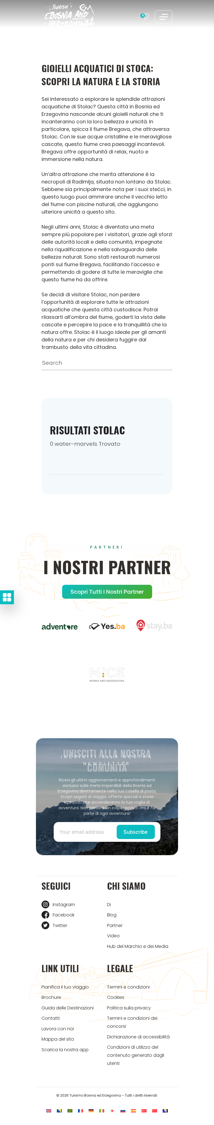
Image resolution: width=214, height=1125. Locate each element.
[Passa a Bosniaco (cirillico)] (165, 1110)
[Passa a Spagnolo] (133, 1110)
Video (113, 936)
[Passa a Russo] (123, 1110)
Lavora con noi (58, 1029)
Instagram (64, 904)
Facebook (63, 915)
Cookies (115, 997)
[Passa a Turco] (144, 1110)
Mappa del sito (58, 1039)
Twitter (60, 925)
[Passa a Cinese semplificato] (154, 1110)
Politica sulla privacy (129, 1008)
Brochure (51, 997)
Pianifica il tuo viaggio (65, 987)
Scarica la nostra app (65, 1049)
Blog (111, 915)
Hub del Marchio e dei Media (137, 946)
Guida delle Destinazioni (68, 1008)
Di (109, 904)
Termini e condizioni (128, 987)
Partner (115, 925)
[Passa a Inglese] (48, 1110)
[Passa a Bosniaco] (59, 1110)
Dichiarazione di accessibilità (138, 1037)
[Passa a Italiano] (101, 1110)
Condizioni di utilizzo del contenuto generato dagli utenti (135, 1055)
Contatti (51, 1018)
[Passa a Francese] (80, 1110)
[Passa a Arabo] (70, 1110)
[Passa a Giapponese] (112, 1110)
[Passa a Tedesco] (91, 1110)
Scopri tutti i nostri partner (107, 592)
